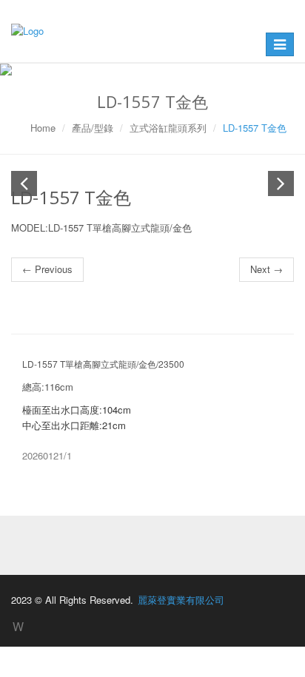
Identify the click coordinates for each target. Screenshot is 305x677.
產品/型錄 (92, 128)
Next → (266, 269)
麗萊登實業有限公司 (181, 600)
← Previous (47, 269)
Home (43, 128)
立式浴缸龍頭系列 (168, 128)
